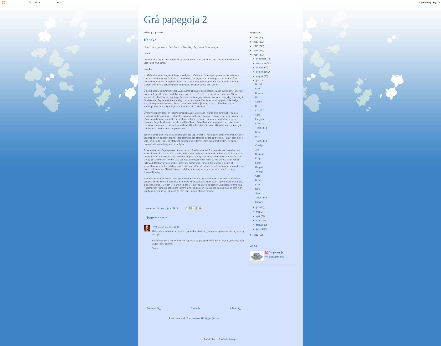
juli (258, 80)
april (258, 216)
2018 (256, 37)
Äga (257, 149)
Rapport (259, 167)
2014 (256, 55)
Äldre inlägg (235, 308)
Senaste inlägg (153, 308)
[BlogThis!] (190, 208)
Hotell (258, 180)
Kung (257, 158)
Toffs (154, 226)
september (261, 72)
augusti (260, 76)
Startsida (195, 308)
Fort (257, 97)
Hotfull (258, 84)
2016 (256, 46)
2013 (256, 235)
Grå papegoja (276, 252)
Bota (257, 132)
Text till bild (261, 128)
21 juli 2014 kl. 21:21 (168, 226)
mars (259, 220)
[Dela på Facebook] (197, 208)
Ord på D (259, 110)
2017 (256, 42)
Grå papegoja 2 (175, 19)
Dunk (257, 88)
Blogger (233, 339)
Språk (258, 114)
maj (258, 211)
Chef (257, 184)
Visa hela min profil (274, 257)
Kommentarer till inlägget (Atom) (202, 318)
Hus (257, 106)
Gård (257, 176)
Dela (257, 189)
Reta (257, 136)
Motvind (259, 202)
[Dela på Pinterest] (200, 208)
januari (259, 229)
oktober (260, 67)
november (261, 63)
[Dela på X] (194, 208)
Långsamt (260, 119)
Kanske (259, 123)
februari (260, 225)
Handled (259, 93)
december (261, 58)
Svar (257, 193)
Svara (155, 248)
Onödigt (259, 145)
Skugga (259, 171)
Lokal (258, 162)
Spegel (258, 101)
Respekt (259, 154)
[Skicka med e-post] (187, 208)
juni (258, 207)
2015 (256, 50)
